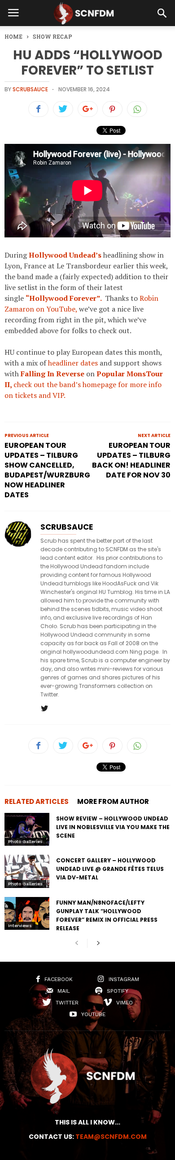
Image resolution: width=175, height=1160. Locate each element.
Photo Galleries (25, 841)
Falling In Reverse (52, 374)
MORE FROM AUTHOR (113, 801)
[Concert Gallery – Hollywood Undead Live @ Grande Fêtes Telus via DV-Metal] (26, 871)
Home (13, 36)
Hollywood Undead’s (65, 255)
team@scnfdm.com (111, 1136)
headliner (63, 363)
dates (89, 363)
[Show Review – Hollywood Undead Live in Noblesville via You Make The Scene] (26, 829)
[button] (162, 13)
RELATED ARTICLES (36, 801)
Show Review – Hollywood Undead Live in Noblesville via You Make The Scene (113, 827)
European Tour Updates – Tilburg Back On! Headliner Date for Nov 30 (131, 460)
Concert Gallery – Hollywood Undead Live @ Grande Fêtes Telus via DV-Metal (110, 869)
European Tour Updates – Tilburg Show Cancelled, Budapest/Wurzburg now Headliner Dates (47, 470)
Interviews (20, 925)
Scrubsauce (30, 89)
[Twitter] (44, 708)
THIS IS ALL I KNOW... (87, 1122)
